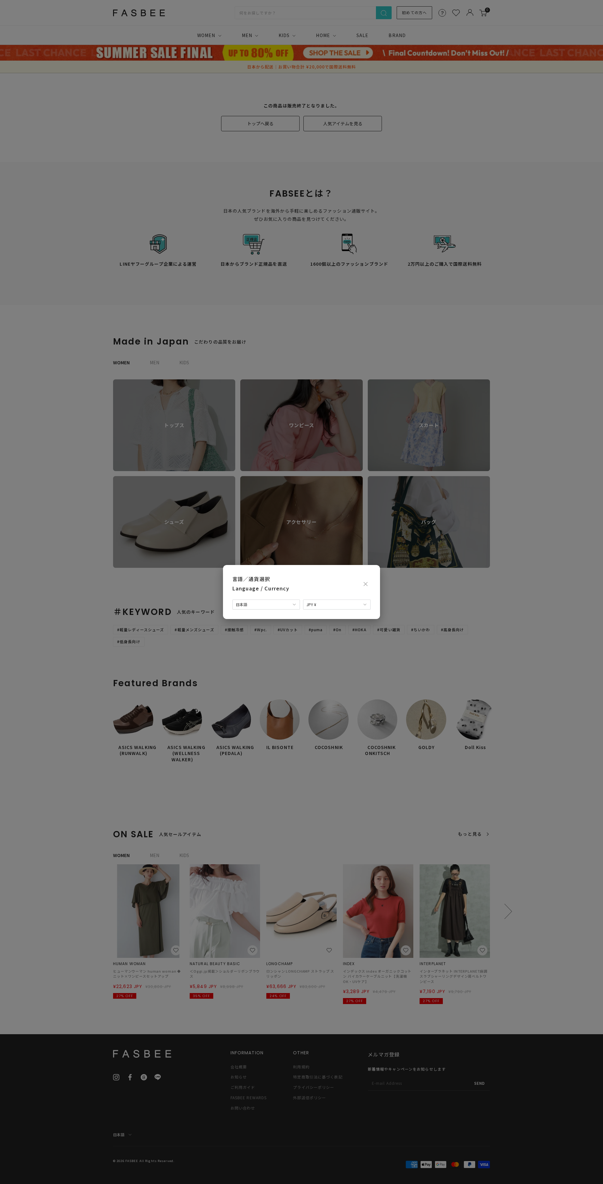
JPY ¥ (311, 604)
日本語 (241, 604)
